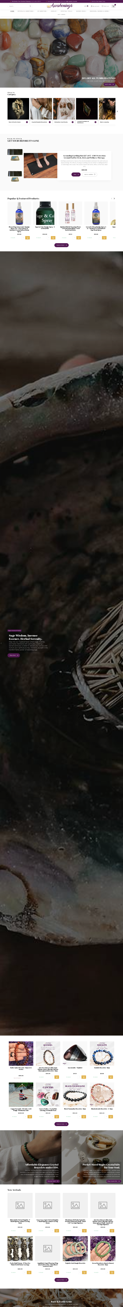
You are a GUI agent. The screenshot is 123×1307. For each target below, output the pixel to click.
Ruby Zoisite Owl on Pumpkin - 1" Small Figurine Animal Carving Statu (20, 1221)
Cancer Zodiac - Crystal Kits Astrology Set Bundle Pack (48, 1109)
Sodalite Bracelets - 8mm (102, 1067)
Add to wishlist (88, 174)
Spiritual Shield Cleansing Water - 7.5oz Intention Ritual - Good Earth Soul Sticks (70, 228)
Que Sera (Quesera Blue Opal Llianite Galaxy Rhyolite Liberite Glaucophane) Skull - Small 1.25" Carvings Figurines (103, 1222)
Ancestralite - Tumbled (75, 1067)
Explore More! (60, 245)
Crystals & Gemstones (25, 11)
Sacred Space (81, 11)
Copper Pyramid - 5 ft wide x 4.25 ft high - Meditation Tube (21, 1109)
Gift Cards (61, 14)
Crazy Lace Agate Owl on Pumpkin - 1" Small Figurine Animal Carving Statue (47, 1221)
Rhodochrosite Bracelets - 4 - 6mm (102, 1109)
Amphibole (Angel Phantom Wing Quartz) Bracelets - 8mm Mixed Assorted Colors (47, 1264)
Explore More (60, 1279)
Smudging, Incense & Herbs (99, 11)
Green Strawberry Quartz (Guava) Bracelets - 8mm (103, 1263)
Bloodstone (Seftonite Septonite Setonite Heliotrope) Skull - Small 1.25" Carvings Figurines (75, 1221)
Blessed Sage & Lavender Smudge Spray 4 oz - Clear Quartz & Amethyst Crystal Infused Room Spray (19, 229)
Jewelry (53, 11)
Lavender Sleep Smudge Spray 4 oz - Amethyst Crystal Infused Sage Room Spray (96, 228)
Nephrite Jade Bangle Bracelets (75, 1263)
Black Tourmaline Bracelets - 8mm (75, 1109)
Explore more (60, 1124)
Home (12, 11)
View (75, 174)
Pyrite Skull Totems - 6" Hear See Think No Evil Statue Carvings (20, 1263)
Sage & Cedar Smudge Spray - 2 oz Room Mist (45, 227)
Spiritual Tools (66, 11)
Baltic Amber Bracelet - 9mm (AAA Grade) (21, 1068)
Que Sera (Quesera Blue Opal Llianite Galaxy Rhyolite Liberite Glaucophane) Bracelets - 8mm (48, 1069)
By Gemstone (42, 11)
